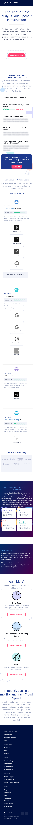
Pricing (6, 740)
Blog (5, 790)
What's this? (19, 109)
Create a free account (16, 614)
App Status (7, 798)
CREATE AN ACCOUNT (16, 55)
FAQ (5, 795)
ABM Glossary (8, 806)
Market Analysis (9, 776)
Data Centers (8, 763)
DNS (6, 376)
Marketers (7, 748)
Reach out (16, 166)
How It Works (8, 734)
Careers (6, 801)
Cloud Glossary (8, 803)
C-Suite (6, 753)
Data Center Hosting (12, 420)
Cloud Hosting (9, 208)
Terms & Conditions (9, 813)
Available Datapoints (10, 737)
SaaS (6, 296)
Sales (5, 750)
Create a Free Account (18, 276)
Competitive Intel (9, 779)
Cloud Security (8, 769)
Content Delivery (9, 766)
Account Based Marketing (11, 782)
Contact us (7, 792)
